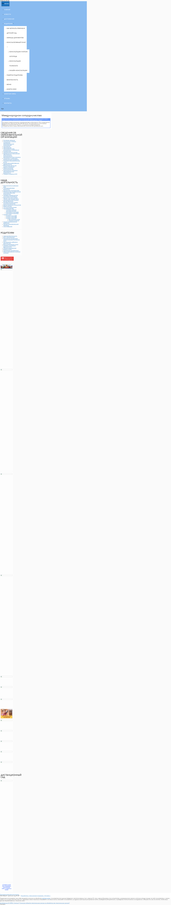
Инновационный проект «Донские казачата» (10, 203)
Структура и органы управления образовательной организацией (9, 143)
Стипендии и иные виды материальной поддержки (11, 159)
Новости (7, 14)
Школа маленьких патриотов (12, 205)
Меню (9, 84)
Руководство (7, 151)
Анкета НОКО (11, 89)
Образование (7, 147)
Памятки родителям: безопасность (9, 246)
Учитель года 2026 (11, 217)
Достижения (9, 19)
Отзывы (7, 98)
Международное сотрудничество (8, 168)
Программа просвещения (10, 250)
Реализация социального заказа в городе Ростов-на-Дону (11, 240)
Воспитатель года (14, 219)
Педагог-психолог (14, 220)
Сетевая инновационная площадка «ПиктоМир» (10, 196)
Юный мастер (7, 206)
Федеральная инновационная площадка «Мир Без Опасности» (12, 193)
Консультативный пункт (10, 244)
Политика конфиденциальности (9, 894)
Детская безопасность (10, 236)
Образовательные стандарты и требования (11, 149)
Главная (7, 9)
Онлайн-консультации (18, 70)
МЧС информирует (9, 237)
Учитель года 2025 (11, 215)
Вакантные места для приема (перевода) (9, 166)
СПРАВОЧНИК (6, 884)
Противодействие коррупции (9, 189)
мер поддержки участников (6, 886)
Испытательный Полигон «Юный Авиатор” (11, 201)
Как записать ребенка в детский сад (10, 243)
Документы (6, 146)
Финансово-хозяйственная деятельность (11, 164)
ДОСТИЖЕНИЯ (7, 226)
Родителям (8, 23)
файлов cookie (46, 898)
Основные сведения (9, 140)
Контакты (8, 103)
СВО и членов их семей (6, 889)
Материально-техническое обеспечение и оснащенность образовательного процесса (12, 155)
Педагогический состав (10, 152)
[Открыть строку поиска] (2, 109)
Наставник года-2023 (12, 213)
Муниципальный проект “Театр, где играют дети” (11, 198)
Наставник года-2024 (12, 212)
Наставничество (8, 208)
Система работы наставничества (11, 210)
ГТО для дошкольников (9, 207)
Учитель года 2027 (11, 218)
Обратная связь (10, 94)
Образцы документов (15, 37)
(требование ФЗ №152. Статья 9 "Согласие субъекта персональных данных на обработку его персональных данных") (35, 903)
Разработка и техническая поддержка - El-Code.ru (35, 895)
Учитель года (7, 214)
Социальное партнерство (11, 190)
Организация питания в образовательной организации (10, 171)
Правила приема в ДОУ (10, 174)
